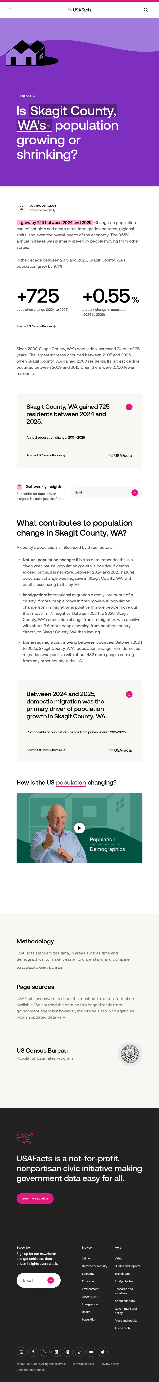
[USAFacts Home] (79, 10)
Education (88, 1281)
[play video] (79, 828)
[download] (129, 407)
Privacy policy (110, 1364)
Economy (88, 1273)
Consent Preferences (31, 1369)
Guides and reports (127, 1266)
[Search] (146, 10)
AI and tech (122, 1328)
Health (86, 1312)
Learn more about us (35, 1198)
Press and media (126, 1320)
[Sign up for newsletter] (134, 492)
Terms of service (83, 1364)
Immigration (90, 1304)
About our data (125, 1301)
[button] (67, 118)
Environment (90, 1289)
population (71, 782)
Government (90, 1296)
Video (118, 1258)
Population (26, 96)
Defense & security (94, 1266)
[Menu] (11, 12)
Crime (86, 1258)
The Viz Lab (122, 1273)
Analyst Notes (124, 1281)
